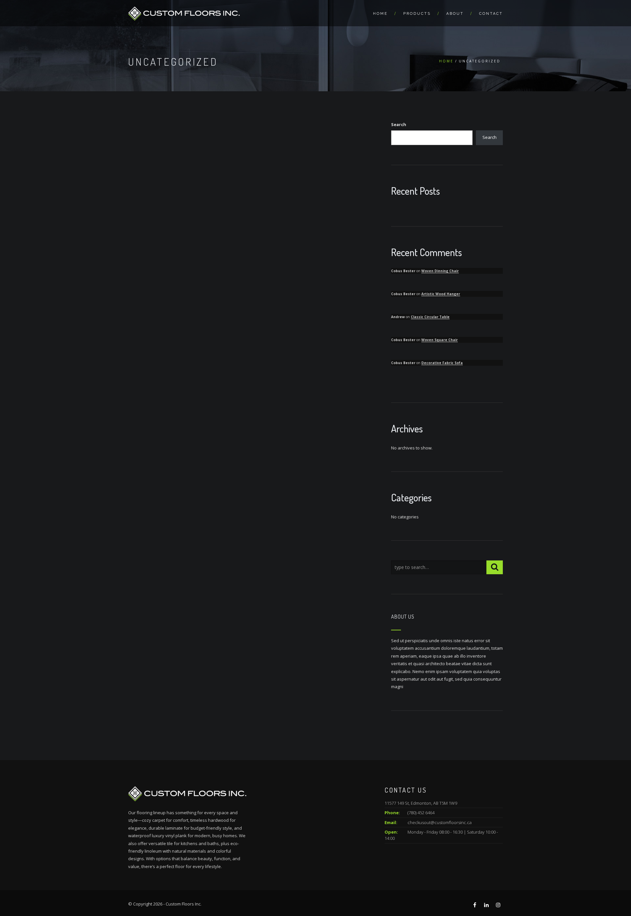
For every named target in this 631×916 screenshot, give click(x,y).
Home (380, 13)
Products (417, 13)
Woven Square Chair (439, 340)
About (455, 13)
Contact (491, 13)
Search (398, 124)
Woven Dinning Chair (440, 271)
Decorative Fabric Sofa (442, 362)
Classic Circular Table (430, 317)
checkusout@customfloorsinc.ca (440, 822)
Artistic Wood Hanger (440, 294)
